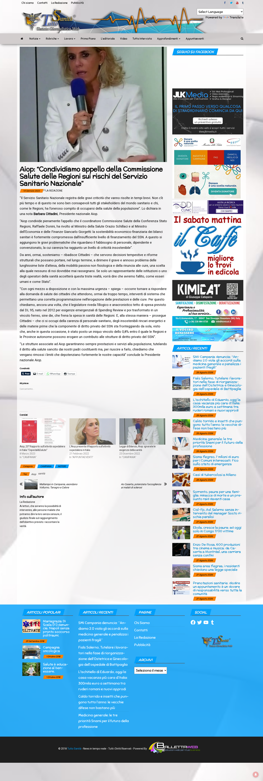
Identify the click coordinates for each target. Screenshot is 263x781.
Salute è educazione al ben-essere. (55, 668)
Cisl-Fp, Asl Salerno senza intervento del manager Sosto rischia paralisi (217, 513)
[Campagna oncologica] (31, 652)
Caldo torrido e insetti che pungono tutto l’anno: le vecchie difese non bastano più (218, 424)
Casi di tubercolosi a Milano (214, 474)
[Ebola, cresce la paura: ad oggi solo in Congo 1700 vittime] (181, 532)
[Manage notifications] (256, 774)
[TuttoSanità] (22, 38)
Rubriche (51, 38)
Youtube (237, 3)
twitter (231, 3)
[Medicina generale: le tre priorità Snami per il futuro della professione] (181, 444)
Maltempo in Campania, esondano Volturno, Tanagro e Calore (58, 486)
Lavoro (69, 38)
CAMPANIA (45, 466)
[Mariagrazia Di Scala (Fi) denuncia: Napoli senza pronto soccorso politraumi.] (31, 625)
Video (123, 38)
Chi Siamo (142, 623)
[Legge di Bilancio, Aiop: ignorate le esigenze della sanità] (142, 431)
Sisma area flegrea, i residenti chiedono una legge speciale (216, 568)
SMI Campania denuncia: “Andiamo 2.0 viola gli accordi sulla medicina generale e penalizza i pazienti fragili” (217, 361)
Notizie (34, 38)
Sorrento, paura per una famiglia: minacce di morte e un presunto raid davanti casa (217, 495)
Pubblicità (77, 2)
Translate (236, 17)
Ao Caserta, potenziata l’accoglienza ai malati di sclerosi (141, 486)
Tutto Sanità (74, 748)
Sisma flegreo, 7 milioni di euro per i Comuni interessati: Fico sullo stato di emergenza (216, 460)
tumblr (243, 3)
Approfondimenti (168, 38)
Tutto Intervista (142, 38)
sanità (41, 473)
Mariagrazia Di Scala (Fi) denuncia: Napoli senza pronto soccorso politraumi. (56, 628)
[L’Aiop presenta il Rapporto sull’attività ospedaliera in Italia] (92, 431)
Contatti (42, 2)
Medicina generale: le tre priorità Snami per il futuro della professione (218, 442)
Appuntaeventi (195, 38)
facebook (225, 3)
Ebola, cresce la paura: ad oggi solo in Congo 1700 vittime (217, 529)
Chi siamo (27, 2)
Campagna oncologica (51, 649)
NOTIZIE (62, 466)
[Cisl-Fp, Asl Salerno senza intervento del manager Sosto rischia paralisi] (181, 514)
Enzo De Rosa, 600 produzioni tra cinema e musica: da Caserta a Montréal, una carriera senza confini (217, 549)
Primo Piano (88, 38)
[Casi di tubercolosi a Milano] (181, 479)
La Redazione (59, 2)
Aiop (33, 474)
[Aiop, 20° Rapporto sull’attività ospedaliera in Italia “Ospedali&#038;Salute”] (43, 431)
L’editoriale (108, 38)
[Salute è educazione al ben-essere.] (31, 669)
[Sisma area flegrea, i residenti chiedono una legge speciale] (181, 571)
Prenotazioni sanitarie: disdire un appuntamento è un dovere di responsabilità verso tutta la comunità (217, 588)
